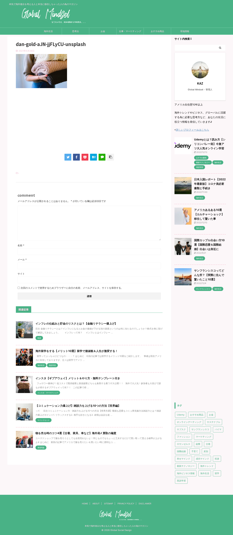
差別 (206, 451)
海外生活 (48, 31)
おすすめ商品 (157, 31)
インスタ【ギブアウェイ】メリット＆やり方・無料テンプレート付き (77, 378)
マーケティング (203, 436)
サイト (21, 273)
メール (22, 259)
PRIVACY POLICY (126, 503)
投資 (217, 458)
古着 (208, 444)
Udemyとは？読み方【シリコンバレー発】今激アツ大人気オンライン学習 (209, 144)
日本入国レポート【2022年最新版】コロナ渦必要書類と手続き (210, 184)
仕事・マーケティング (130, 31)
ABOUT (96, 503)
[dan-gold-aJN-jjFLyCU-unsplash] (93, 157)
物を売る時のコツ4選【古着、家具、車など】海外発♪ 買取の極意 (75, 433)
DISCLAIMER (145, 503)
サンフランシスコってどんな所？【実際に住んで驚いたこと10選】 (209, 275)
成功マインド (202, 458)
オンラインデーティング (189, 422)
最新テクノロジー (186, 466)
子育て (194, 451)
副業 (198, 444)
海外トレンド (207, 466)
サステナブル (213, 422)
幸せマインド (183, 458)
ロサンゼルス (183, 444)
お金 (103, 31)
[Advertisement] (89, 124)
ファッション (183, 436)
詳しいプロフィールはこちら (192, 129)
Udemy (180, 414)
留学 (217, 473)
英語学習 (181, 480)
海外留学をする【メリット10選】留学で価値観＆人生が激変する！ (76, 351)
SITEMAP (108, 503)
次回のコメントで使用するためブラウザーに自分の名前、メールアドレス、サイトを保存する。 (72, 287)
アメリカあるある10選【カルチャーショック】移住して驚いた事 (209, 214)
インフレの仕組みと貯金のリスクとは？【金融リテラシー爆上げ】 (76, 323)
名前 (21, 245)
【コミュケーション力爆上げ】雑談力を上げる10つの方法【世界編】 (78, 405)
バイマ (218, 429)
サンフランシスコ (200, 429)
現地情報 (184, 31)
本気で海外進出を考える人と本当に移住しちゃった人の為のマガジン (116, 526)
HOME (85, 503)
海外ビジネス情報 (186, 473)
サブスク (181, 429)
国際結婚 (181, 451)
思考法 (75, 31)
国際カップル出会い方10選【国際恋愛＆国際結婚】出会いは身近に (209, 244)
